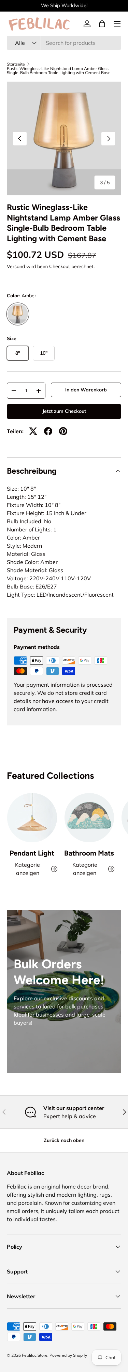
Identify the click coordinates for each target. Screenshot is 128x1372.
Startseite (16, 64)
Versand (16, 266)
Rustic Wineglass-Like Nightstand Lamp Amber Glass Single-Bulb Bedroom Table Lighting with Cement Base (59, 71)
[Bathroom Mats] (89, 818)
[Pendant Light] (32, 818)
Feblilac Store (34, 1355)
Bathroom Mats (89, 853)
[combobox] (64, 43)
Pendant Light (32, 853)
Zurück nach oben (64, 1140)
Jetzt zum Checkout (64, 411)
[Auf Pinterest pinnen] (63, 431)
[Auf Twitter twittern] (33, 431)
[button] (102, 23)
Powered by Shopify (68, 1355)
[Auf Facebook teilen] (48, 431)
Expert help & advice (69, 1116)
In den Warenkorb (86, 390)
